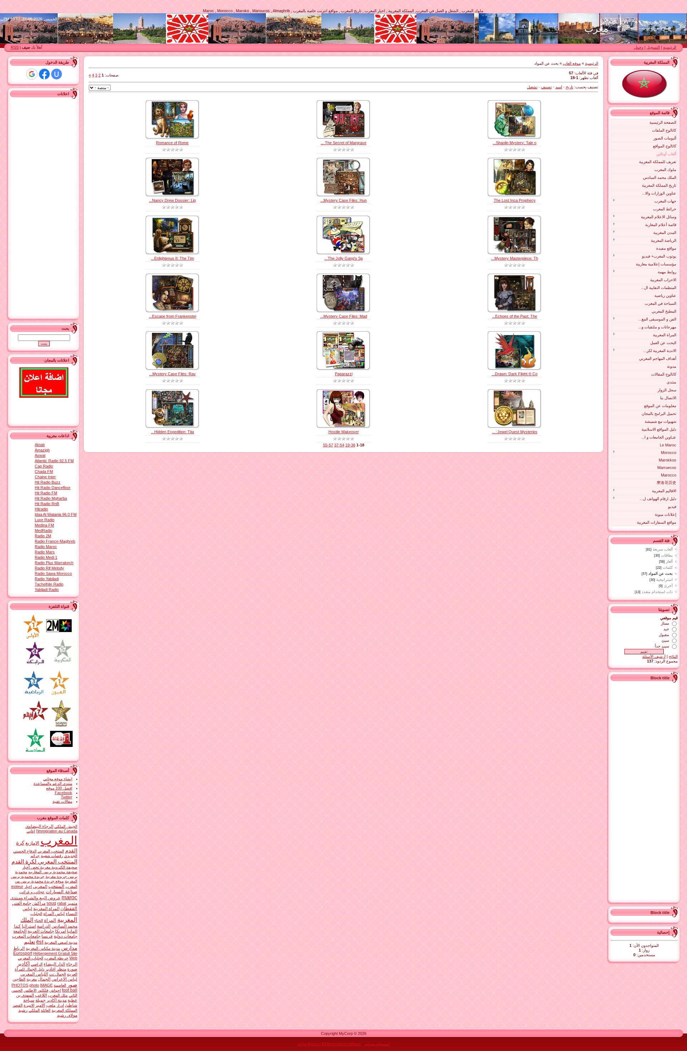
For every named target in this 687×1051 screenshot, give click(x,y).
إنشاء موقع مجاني (57, 779)
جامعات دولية (65, 936)
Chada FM (44, 471)
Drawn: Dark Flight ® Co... (514, 374)
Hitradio (41, 509)
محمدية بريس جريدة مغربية (46, 874)
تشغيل (532, 87)
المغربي (40, 886)
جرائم (35, 856)
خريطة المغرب (56, 958)
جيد (666, 629)
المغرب (58, 840)
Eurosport (22, 953)
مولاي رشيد (67, 1015)
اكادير (23, 964)
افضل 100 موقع (59, 788)
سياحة (28, 1000)
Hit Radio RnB (47, 504)
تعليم (29, 942)
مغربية (31, 979)
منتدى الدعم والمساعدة (53, 783)
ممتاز (665, 623)
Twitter (66, 797)
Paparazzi (343, 374)
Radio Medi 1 (46, 557)
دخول (638, 47)
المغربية (67, 919)
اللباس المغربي (34, 974)
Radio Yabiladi (47, 579)
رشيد (23, 1010)
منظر (61, 969)
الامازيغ (32, 843)
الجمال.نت (57, 974)
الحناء (38, 920)
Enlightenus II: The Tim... (172, 258)
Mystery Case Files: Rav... (172, 374)
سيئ (665, 640)
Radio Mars (45, 552)
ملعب (50, 1005)
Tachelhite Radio (49, 584)
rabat (61, 903)
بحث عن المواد (660, 573)
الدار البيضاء (54, 964)
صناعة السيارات (61, 891)
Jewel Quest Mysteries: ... (514, 432)
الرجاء (71, 964)
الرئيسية (669, 47)
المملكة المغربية (64, 1010)
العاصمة (60, 985)
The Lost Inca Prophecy (515, 200)
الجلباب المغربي (30, 958)
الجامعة (19, 931)
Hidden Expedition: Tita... (172, 432)
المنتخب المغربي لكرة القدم (44, 862)
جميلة (40, 1000)
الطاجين (19, 979)
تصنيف (546, 87)
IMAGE (46, 985)
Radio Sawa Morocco (53, 573)
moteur (17, 886)
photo (34, 985)
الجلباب (36, 913)
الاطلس (30, 990)
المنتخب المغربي (51, 851)
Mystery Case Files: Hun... (343, 200)
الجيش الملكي (65, 826)
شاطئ (71, 1005)
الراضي (37, 964)
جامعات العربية (41, 931)
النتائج (673, 656)
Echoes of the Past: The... (514, 316)
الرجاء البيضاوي (39, 826)
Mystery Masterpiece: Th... (514, 258)
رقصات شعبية (52, 856)
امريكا (60, 931)
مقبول (664, 634)
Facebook (63, 793)
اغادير (50, 969)
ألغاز (669, 561)
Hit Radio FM (46, 493)
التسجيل (653, 47)
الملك (26, 920)
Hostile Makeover (343, 432)
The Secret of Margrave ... (343, 143)
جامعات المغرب (26, 936)
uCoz (302, 1044)
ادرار (60, 1005)
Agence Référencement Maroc (334, 1044)
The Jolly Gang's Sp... (344, 258)
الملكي (34, 1010)
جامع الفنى (21, 903)
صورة (72, 969)
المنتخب (56, 886)
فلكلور (43, 990)
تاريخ (569, 87)
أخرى (668, 585)
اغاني (30, 831)
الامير (40, 1005)
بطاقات (667, 555)
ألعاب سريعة (663, 549)
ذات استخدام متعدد (657, 592)
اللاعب (41, 995)
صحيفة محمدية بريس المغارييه (52, 872)
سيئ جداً (662, 646)
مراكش (38, 903)
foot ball (69, 990)
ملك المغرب (58, 995)
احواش (55, 990)
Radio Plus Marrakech (54, 563)
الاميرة (29, 1005)
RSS (15, 47)
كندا (17, 926)
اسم (558, 87)
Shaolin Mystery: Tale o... (514, 143)
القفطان (68, 908)
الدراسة (43, 926)
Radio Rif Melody (49, 568)
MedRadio (43, 530)
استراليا (29, 926)
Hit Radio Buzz (47, 482)
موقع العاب (572, 63)
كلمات (668, 567)
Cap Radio (44, 466)
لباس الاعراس (64, 979)
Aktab (40, 445)
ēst (39, 942)
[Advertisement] (649, 791)
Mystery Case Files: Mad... (343, 316)
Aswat (40, 455)
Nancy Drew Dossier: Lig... (172, 200)
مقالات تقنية (62, 801)
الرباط (19, 948)
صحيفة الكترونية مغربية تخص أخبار (49, 867)
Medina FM (44, 525)
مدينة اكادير (57, 1000)
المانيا (72, 931)
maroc (69, 897)
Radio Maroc (46, 546)
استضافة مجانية (377, 1044)
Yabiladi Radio (47, 589)
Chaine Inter (45, 477)
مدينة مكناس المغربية (43, 948)
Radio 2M (43, 536)
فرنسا (47, 936)
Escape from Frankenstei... (172, 316)
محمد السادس (64, 926)
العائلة (45, 1010)
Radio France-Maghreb (55, 541)
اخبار (28, 886)
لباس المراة (54, 913)
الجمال (44, 979)
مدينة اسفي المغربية (60, 942)
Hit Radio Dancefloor (52, 487)
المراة (50, 920)
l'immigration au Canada (56, 831)
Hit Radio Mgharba (51, 498)
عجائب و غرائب (32, 892)
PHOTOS (19, 985)
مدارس (69, 948)
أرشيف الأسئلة (654, 656)
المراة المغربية (46, 908)
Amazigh (42, 450)
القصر (18, 1005)
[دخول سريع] (56, 74)
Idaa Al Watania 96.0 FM (56, 514)
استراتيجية (664, 579)
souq (51, 903)
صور (72, 985)
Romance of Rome (172, 143)
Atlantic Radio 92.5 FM (54, 461)
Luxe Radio (44, 520)
